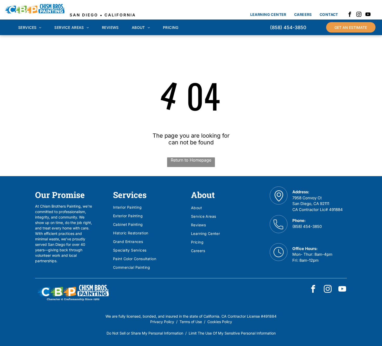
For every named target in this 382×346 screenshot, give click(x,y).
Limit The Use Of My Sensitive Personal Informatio (231, 333)
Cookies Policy (219, 321)
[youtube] (368, 15)
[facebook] (350, 15)
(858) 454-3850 (307, 226)
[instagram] (359, 15)
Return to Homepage (191, 160)
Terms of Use (191, 321)
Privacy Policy (162, 321)
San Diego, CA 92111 (310, 203)
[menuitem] (268, 14)
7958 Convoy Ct (307, 197)
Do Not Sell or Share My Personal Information (145, 333)
